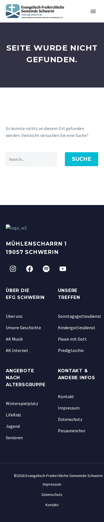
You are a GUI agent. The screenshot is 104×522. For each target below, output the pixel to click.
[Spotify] (46, 269)
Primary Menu (93, 11)
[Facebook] (29, 269)
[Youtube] (63, 269)
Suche (81, 159)
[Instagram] (13, 269)
